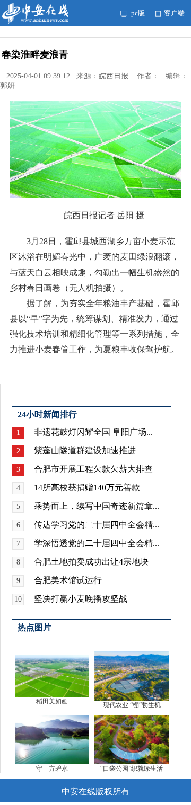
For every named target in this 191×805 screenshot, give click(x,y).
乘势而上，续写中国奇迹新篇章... (96, 506)
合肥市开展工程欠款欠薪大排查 (93, 468)
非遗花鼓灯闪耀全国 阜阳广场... (93, 431)
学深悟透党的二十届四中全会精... (96, 543)
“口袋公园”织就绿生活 (131, 768)
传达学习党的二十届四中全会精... (96, 524)
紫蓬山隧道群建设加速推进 (85, 450)
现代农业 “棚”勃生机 (132, 705)
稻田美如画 (52, 701)
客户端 (173, 13)
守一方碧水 (52, 768)
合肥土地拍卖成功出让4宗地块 (91, 561)
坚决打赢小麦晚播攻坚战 (80, 598)
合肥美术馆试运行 (68, 580)
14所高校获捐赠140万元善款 (87, 487)
